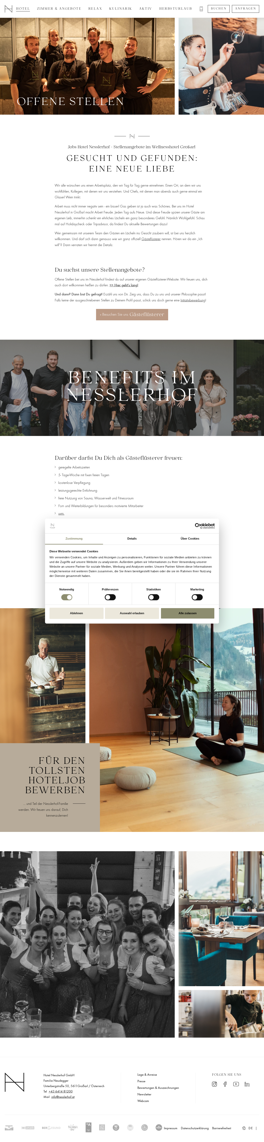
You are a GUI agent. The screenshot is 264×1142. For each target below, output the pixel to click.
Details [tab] (132, 538)
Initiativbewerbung (193, 300)
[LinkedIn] (247, 1084)
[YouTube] (236, 1084)
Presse (141, 1081)
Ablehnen (76, 613)
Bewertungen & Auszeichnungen (158, 1088)
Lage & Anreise (147, 1075)
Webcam (143, 1101)
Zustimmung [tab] (74, 538)
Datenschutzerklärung (195, 1128)
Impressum (170, 1128)
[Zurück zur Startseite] (8, 8)
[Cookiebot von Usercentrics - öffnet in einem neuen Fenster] (198, 526)
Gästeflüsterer (151, 239)
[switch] (110, 597)
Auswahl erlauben (132, 613)
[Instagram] (214, 1084)
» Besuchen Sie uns (132, 315)
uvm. (61, 513)
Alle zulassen (188, 613)
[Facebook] (225, 1084)
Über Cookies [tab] (190, 538)
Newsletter (144, 1094)
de (251, 1128)
